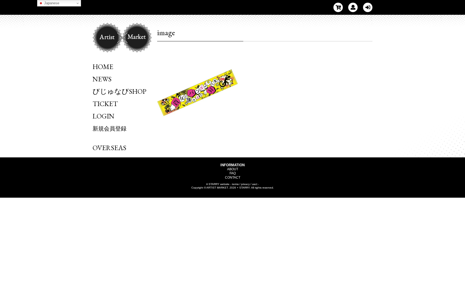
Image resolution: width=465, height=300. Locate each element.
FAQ (233, 173)
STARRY (214, 184)
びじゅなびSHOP (119, 91)
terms (235, 184)
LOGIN (103, 116)
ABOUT (232, 169)
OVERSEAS (109, 147)
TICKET (105, 103)
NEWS (102, 79)
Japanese (51, 3)
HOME (103, 66)
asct (254, 184)
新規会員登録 (109, 128)
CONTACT (232, 177)
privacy (245, 184)
